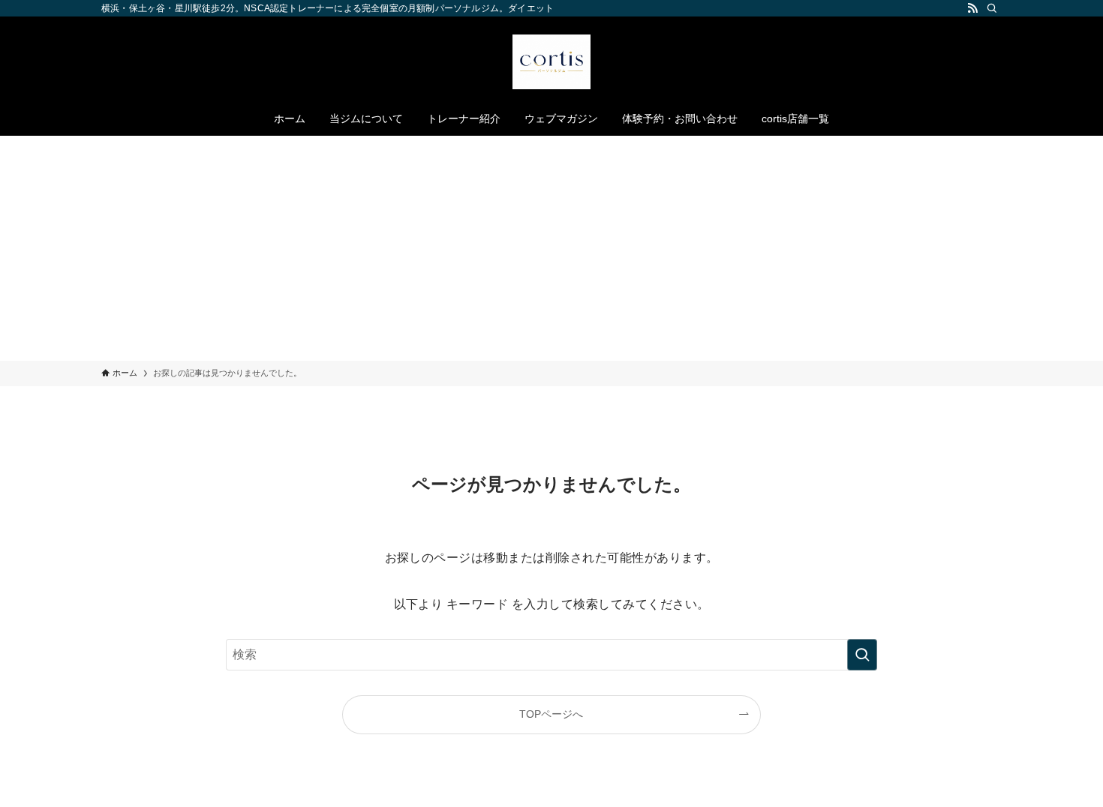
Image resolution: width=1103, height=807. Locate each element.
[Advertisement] (551, 248)
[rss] (972, 8)
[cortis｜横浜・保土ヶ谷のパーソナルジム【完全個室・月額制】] (551, 61)
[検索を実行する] (862, 654)
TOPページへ (551, 714)
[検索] (992, 8)
